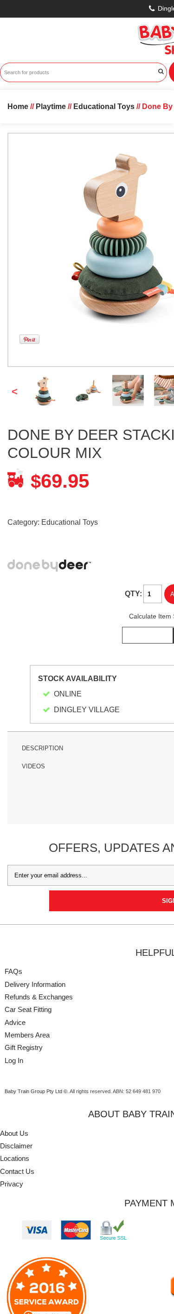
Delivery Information (35, 984)
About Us (14, 1133)
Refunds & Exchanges (39, 997)
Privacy (11, 1184)
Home (17, 106)
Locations (14, 1158)
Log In (14, 1060)
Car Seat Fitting (28, 1009)
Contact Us (17, 1171)
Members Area (27, 1035)
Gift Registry (24, 1047)
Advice (15, 1022)
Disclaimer (16, 1146)
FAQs (13, 971)
